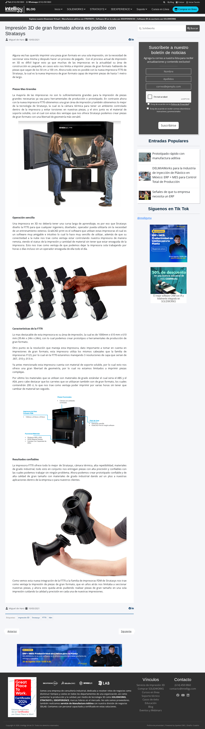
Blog (172, 2)
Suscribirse (168, 125)
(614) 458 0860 (18, 2)
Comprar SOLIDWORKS (151, 688)
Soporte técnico (151, 696)
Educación (151, 703)
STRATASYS (97, 9)
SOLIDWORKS (75, 9)
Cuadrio (196, 725)
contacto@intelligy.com (183, 688)
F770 (44, 617)
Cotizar (181, 2)
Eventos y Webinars (151, 710)
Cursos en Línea (160, 9)
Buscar (194, 28)
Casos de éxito (151, 699)
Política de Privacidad (180, 104)
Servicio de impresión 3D (151, 685)
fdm (50, 617)
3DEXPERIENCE (121, 9)
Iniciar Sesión (194, 2)
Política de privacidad (155, 725)
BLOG (30, 9)
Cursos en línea (150, 692)
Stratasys (36, 617)
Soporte (141, 9)
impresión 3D (23, 617)
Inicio (58, 9)
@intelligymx (144, 218)
